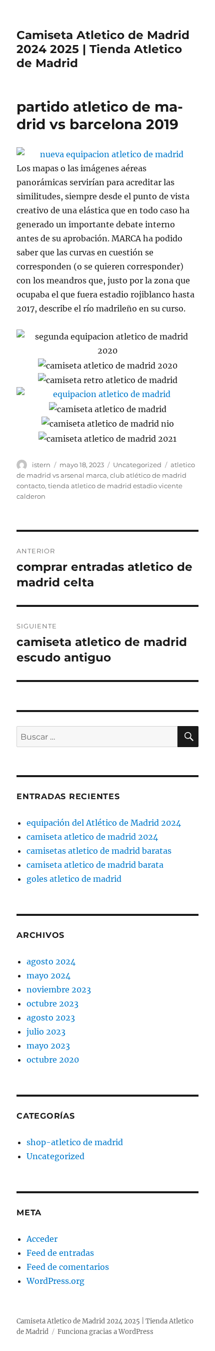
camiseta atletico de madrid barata (95, 865)
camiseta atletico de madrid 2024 (92, 837)
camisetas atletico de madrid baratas (99, 851)
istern (41, 465)
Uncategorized (137, 465)
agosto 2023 (50, 1017)
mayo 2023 (48, 1046)
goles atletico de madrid (74, 879)
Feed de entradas (60, 1253)
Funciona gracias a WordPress (106, 1331)
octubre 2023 (52, 1003)
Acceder (42, 1239)
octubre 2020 (52, 1060)
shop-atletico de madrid (74, 1142)
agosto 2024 (51, 961)
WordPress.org (55, 1281)
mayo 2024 (48, 975)
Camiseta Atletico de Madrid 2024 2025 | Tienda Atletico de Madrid (103, 49)
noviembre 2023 (58, 989)
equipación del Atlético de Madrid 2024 (103, 823)
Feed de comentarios (67, 1267)
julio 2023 (46, 1032)
